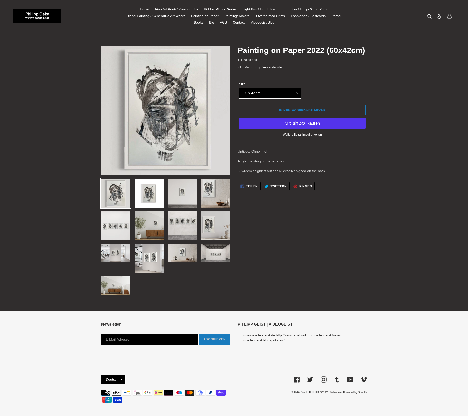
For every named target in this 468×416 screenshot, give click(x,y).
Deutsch (112, 379)
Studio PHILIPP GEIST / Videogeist (321, 392)
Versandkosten (272, 67)
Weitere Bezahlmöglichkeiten (302, 134)
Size (242, 84)
